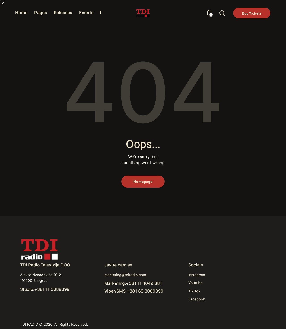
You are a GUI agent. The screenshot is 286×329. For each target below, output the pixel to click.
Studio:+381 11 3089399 (44, 289)
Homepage (143, 181)
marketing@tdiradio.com (125, 274)
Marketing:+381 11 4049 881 (133, 283)
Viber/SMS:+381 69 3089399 (133, 291)
